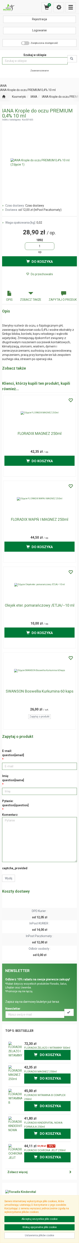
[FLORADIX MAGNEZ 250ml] (39, 413)
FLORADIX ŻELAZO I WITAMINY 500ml (47, 1047)
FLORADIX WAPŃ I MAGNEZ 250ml (39, 519)
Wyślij (8, 878)
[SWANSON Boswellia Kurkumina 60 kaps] (39, 671)
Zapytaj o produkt (39, 716)
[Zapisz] (69, 1012)
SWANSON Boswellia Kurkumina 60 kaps (40, 691)
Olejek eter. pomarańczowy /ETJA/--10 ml (39, 605)
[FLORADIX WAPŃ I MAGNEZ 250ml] (39, 499)
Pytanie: (15, 803)
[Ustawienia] (59, 7)
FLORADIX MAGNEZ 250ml (40, 433)
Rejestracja (39, 19)
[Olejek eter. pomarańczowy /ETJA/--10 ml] (39, 585)
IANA (34, 96)
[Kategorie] (70, 7)
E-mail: (13, 753)
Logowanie (39, 30)
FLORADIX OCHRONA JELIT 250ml (45, 1150)
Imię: (13, 778)
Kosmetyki (19, 96)
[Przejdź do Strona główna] (3, 96)
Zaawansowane (39, 70)
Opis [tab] (9, 299)
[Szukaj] (72, 58)
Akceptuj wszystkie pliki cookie (39, 1219)
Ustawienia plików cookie (39, 1235)
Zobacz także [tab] (30, 299)
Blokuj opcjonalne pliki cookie (40, 1227)
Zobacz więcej (17, 1172)
